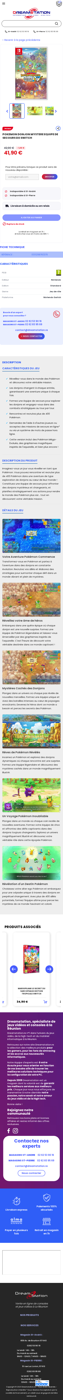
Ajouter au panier (31, 217)
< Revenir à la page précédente (21, 40)
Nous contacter (32, 336)
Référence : (7, 254)
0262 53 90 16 (33, 1345)
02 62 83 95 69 (52, 31)
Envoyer (49, 176)
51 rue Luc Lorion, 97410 (33, 1366)
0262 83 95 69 (33, 1371)
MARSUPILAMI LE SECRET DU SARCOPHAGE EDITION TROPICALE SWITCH (31, 991)
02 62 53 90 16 (23, 31)
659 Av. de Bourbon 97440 (33, 1340)
